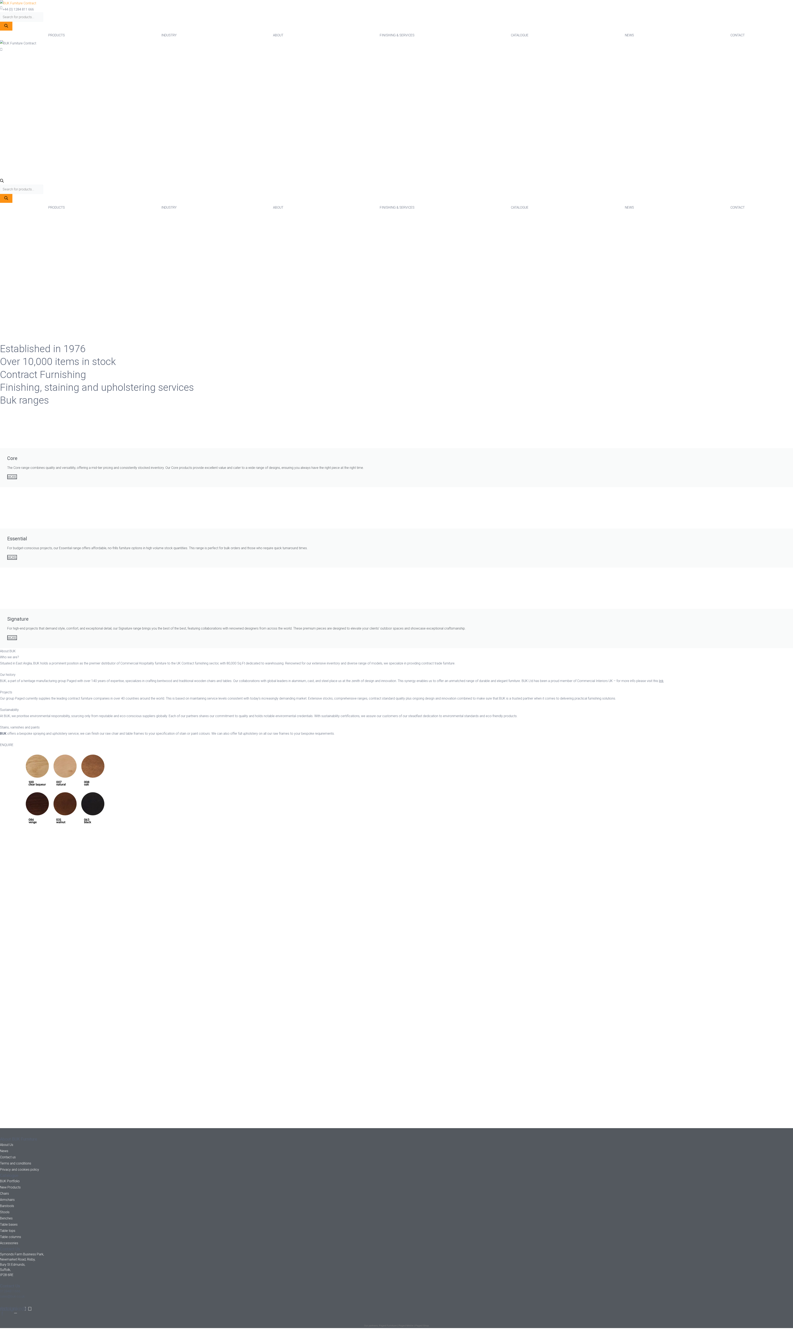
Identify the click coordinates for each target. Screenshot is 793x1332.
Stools (4, 1212)
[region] (396, 277)
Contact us (8, 1157)
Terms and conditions (15, 1163)
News (4, 1151)
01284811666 (10, 1291)
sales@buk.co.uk (12, 1296)
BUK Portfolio (10, 1181)
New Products (10, 1187)
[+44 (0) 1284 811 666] (1, 8)
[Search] (6, 26)
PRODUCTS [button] (56, 35)
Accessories (9, 1243)
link (661, 681)
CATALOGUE (519, 35)
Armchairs (7, 1200)
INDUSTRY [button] (169, 35)
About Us (6, 1145)
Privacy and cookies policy (19, 1170)
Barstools (7, 1206)
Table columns (10, 1237)
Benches (6, 1218)
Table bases (9, 1224)
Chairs (4, 1193)
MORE (12, 477)
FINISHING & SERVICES (397, 35)
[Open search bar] (2, 181)
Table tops (7, 1231)
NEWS (629, 35)
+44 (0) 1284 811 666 (18, 9)
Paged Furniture (388, 1325)
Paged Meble (406, 1325)
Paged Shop (422, 1325)
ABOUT (278, 35)
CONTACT (737, 35)
